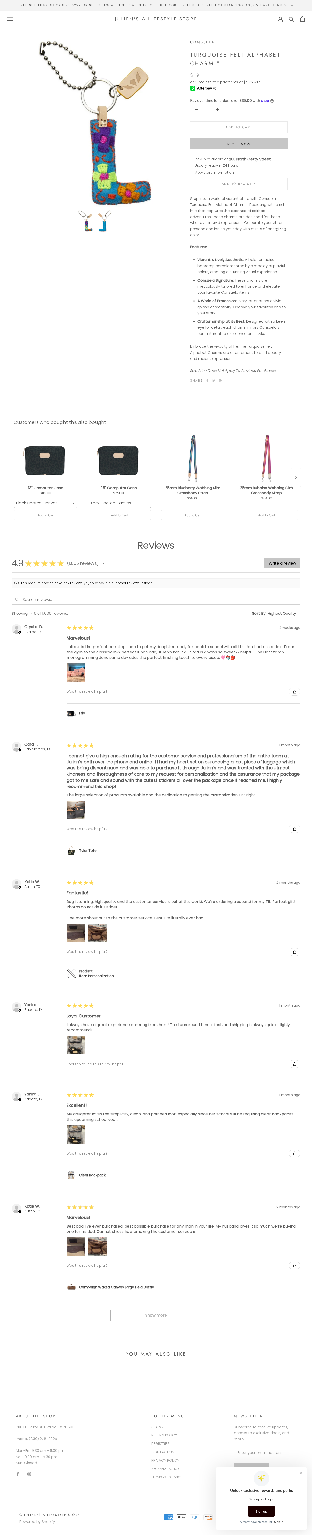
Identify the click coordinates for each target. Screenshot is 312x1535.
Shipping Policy (165, 1468)
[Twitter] (213, 380)
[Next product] (296, 477)
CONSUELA (202, 42)
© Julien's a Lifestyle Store (50, 1514)
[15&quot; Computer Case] (119, 458)
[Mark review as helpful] (294, 692)
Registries (160, 1443)
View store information (214, 172)
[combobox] (45, 503)
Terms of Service (167, 1477)
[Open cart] (302, 19)
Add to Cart (45, 515)
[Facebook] (207, 380)
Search (158, 1426)
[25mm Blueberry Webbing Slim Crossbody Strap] (192, 458)
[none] (85, 221)
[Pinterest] (220, 380)
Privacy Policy (165, 1460)
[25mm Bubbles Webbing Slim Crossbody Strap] (266, 458)
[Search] (291, 18)
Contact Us (162, 1451)
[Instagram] (29, 1474)
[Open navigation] (10, 19)
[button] (103, 563)
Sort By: (259, 613)
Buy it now (239, 144)
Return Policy (164, 1435)
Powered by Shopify (37, 1521)
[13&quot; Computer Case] (45, 458)
